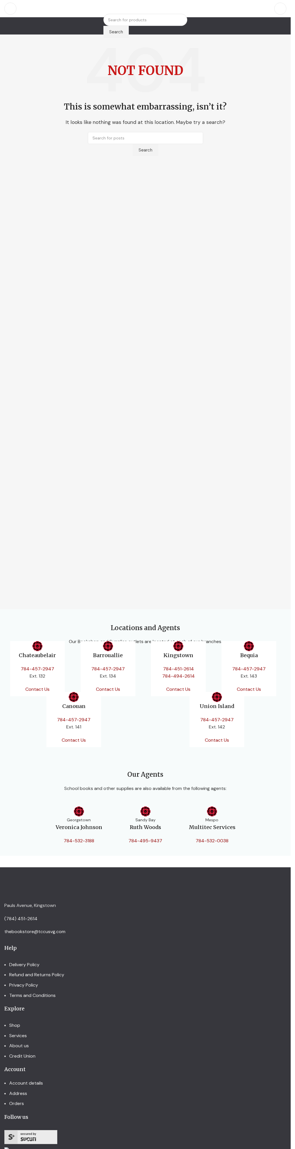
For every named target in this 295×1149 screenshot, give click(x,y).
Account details (26, 1083)
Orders (16, 1103)
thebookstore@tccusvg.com (34, 932)
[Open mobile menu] (10, 8)
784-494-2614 (178, 676)
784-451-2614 (178, 669)
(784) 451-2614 (20, 919)
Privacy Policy (23, 985)
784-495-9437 (145, 841)
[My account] (280, 8)
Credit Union (22, 1056)
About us (19, 1046)
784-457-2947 (37, 669)
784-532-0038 (212, 841)
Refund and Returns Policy (36, 975)
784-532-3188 (79, 841)
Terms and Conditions (32, 995)
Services (18, 1036)
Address (18, 1093)
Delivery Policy (24, 965)
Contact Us (37, 689)
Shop (14, 1025)
